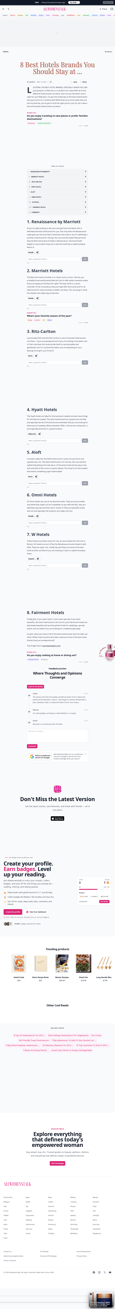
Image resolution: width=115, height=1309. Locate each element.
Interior (12, 15)
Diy (27, 1206)
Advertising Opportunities (13, 1256)
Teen (5, 1233)
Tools (5, 1238)
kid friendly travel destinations (34, 1040)
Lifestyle (96, 1215)
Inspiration (30, 1215)
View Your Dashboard (38, 912)
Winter (50, 320)
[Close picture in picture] (91, 1294)
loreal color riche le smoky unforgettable (71, 1050)
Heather (32, 82)
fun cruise (96, 1035)
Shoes (48, 15)
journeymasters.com (51, 646)
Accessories (8, 1197)
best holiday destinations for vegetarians (68, 1035)
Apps (28, 1197)
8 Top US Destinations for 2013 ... (30, 1035)
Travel (28, 1233)
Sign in (46, 917)
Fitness (73, 1206)
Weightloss (97, 1233)
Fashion (102, 15)
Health (6, 1215)
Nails (5, 1224)
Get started (104, 901)
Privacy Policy (82, 1256)
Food (94, 1206)
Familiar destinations (44, 123)
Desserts (96, 1202)
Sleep (50, 1229)
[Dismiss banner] (85, 754)
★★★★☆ (108, 52)
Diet (26, 15)
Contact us (8, 1251)
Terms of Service (10, 1260)
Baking (73, 1197)
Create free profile (13, 912)
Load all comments (35, 686)
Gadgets (29, 1211)
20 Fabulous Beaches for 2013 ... (58, 1045)
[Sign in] (112, 9)
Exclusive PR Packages (48, 1256)
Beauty (95, 1197)
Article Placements (84, 1251)
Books (28, 1202)
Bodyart (5, 15)
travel (6, 52)
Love (78, 15)
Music (109, 15)
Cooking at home (33, 659)
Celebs (50, 1202)
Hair (94, 1211)
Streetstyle (74, 1229)
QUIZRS (86, 125)
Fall (44, 320)
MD (51, 82)
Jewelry (73, 1215)
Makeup (20, 15)
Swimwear (86, 15)
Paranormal (30, 1224)
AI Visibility (44, 1251)
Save (75, 82)
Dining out (44, 659)
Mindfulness (71, 15)
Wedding (33, 15)
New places (31, 123)
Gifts (72, 1211)
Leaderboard (83, 901)
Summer (37, 320)
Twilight (51, 1233)
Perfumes (74, 1224)
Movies (73, 1220)
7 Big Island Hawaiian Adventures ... (23, 1045)
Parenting (55, 15)
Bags (62, 15)
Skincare (29, 1229)
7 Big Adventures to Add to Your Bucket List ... (74, 1040)
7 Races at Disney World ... (36, 1050)
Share (84, 82)
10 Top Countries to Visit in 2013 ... (92, 1045)
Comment (32, 746)
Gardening (52, 1211)
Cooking (73, 1202)
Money (41, 15)
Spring (30, 320)
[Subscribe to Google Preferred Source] (40, 756)
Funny (6, 1211)
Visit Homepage (57, 1163)
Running (94, 15)
